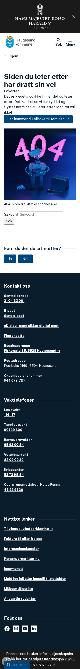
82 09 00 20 (14, 460)
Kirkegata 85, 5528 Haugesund (30, 350)
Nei (25, 259)
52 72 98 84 (14, 474)
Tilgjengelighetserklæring (26, 529)
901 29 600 (13, 430)
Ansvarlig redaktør (20, 598)
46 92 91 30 (13, 489)
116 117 (9, 414)
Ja (10, 259)
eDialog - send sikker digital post (31, 326)
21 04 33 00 (14, 300)
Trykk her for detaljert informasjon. (34, 659)
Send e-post (14, 316)
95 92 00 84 (14, 444)
